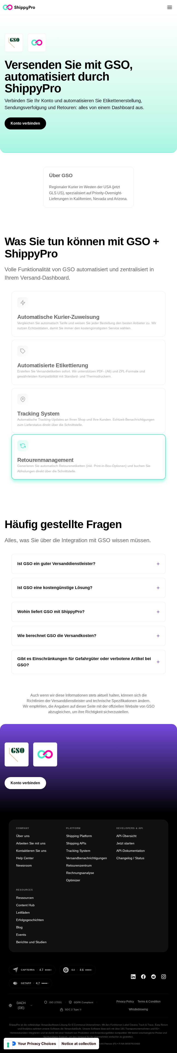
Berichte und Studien (31, 942)
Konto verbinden (25, 123)
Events (21, 934)
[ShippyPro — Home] (19, 7)
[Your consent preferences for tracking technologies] (8, 1045)
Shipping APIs (76, 843)
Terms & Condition (149, 1001)
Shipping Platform (79, 836)
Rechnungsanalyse (80, 873)
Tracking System (78, 851)
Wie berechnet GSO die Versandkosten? (88, 636)
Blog (19, 927)
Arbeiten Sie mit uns (30, 843)
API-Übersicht (126, 836)
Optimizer (73, 880)
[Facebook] (143, 976)
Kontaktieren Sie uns (31, 851)
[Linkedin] (133, 976)
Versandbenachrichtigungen (86, 858)
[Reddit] (153, 976)
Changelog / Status (130, 858)
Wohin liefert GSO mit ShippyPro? (88, 612)
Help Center (25, 858)
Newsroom (24, 865)
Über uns (23, 836)
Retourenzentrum (79, 865)
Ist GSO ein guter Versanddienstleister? (88, 564)
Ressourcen (25, 898)
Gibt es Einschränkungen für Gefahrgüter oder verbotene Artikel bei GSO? (88, 661)
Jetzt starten (125, 843)
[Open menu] (169, 7)
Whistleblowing (138, 1009)
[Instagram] (163, 976)
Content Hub (25, 905)
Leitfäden (23, 912)
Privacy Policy (125, 1001)
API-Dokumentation (130, 851)
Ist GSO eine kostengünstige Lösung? (88, 588)
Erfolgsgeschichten (30, 920)
